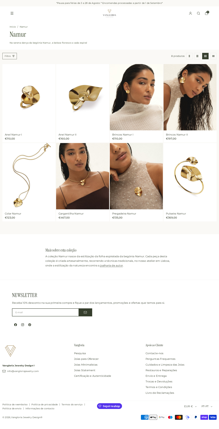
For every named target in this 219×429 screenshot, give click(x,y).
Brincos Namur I (122, 134)
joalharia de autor (111, 265)
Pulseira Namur (176, 213)
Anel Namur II (68, 134)
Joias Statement (85, 370)
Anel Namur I (13, 134)
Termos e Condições (159, 387)
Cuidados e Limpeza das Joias (165, 364)
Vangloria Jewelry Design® (26, 417)
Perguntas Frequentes (160, 358)
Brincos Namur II (177, 134)
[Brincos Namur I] (136, 97)
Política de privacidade (44, 404)
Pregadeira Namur (124, 213)
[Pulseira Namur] (190, 176)
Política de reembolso (15, 404)
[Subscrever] (85, 312)
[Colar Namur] (28, 176)
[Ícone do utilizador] (190, 13)
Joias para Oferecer (86, 358)
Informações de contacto (40, 408)
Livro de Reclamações (160, 392)
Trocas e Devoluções (159, 381)
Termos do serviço (72, 404)
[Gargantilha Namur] (82, 176)
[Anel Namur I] (28, 97)
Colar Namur (13, 213)
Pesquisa (80, 353)
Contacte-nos (154, 353)
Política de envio (11, 408)
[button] (12, 13)
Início (13, 26)
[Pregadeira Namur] (136, 176)
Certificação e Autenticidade (92, 375)
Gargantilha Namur (71, 213)
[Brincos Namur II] (190, 97)
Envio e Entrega (156, 375)
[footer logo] (10, 351)
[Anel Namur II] (82, 97)
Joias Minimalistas (86, 364)
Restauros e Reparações (161, 370)
